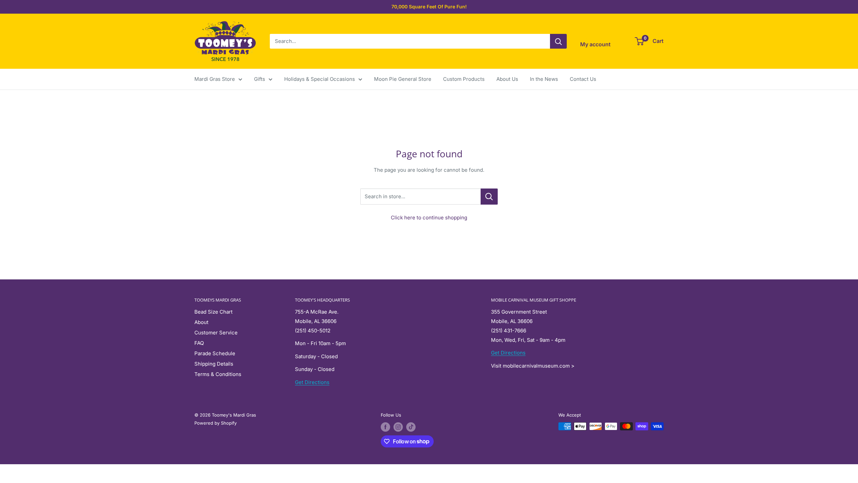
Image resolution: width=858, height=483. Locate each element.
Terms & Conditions (217, 374)
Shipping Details (213, 364)
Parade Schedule (214, 353)
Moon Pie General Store (402, 79)
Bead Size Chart (213, 312)
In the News (544, 79)
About (201, 322)
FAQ (199, 343)
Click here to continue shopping (429, 217)
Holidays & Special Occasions (319, 79)
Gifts (259, 79)
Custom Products (464, 79)
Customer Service (216, 332)
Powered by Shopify (215, 423)
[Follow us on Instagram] (398, 427)
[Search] (558, 41)
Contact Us (583, 79)
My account (595, 44)
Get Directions (312, 382)
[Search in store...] (489, 197)
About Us (507, 79)
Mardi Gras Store (214, 79)
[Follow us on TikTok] (411, 427)
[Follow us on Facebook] (385, 427)
